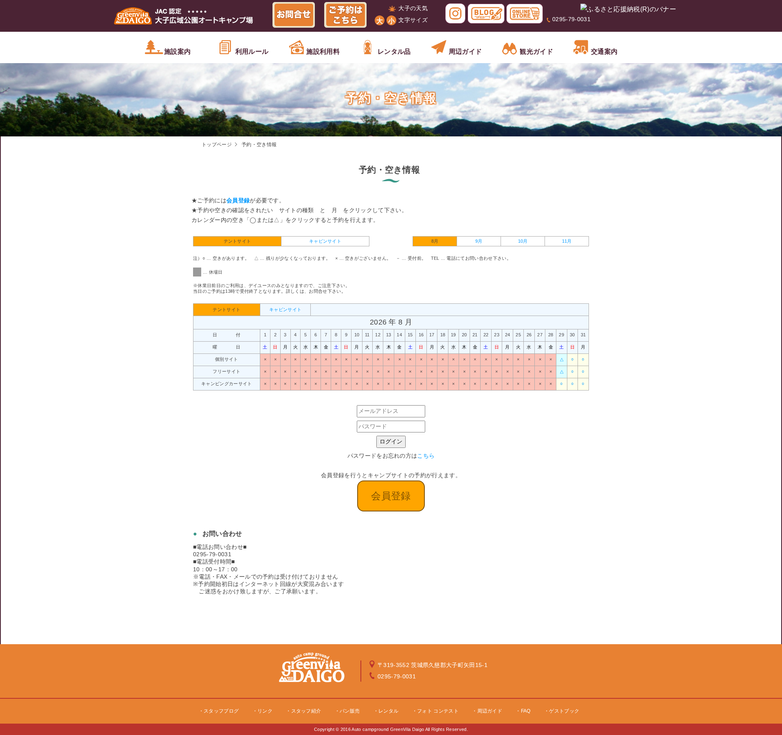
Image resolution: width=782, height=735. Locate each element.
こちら (426, 455)
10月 (523, 241)
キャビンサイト (325, 241)
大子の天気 (413, 8)
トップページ (217, 144)
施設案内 (177, 51)
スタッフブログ (221, 711)
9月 (479, 241)
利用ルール (252, 51)
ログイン (391, 441)
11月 (567, 241)
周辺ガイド (465, 51)
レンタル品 (394, 51)
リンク (264, 711)
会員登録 (238, 200)
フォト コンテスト (438, 711)
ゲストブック (564, 711)
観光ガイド (536, 51)
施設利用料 (323, 51)
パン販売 (350, 711)
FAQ (526, 711)
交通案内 (604, 51)
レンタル (388, 711)
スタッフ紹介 (306, 711)
